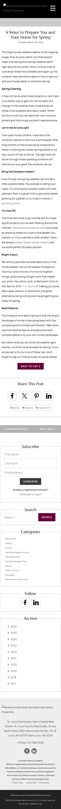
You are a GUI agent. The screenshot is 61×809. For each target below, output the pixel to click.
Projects (28, 407)
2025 (14, 633)
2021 (13, 658)
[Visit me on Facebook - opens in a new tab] (25, 602)
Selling (8, 543)
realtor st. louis (12, 570)
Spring (16, 407)
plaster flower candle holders (32, 242)
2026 (14, 626)
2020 (14, 664)
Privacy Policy (17, 782)
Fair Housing (44, 782)
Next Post (47, 429)
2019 (13, 671)
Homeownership (12, 556)
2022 (14, 652)
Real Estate (10, 538)
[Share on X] (24, 396)
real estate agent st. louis (17, 552)
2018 (13, 677)
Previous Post (17, 429)
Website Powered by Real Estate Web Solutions (30, 795)
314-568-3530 (35, 742)
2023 (14, 645)
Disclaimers (24, 803)
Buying (8, 547)
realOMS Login (36, 803)
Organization (44, 407)
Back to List (30, 366)
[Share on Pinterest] (36, 396)
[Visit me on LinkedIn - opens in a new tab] (35, 602)
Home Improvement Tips (16, 579)
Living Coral (30, 286)
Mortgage (9, 575)
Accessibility (31, 782)
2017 (13, 683)
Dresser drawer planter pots (29, 228)
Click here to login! (30, 494)
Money (8, 566)
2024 (14, 639)
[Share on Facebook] (12, 396)
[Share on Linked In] (48, 396)
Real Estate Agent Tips (15, 561)
